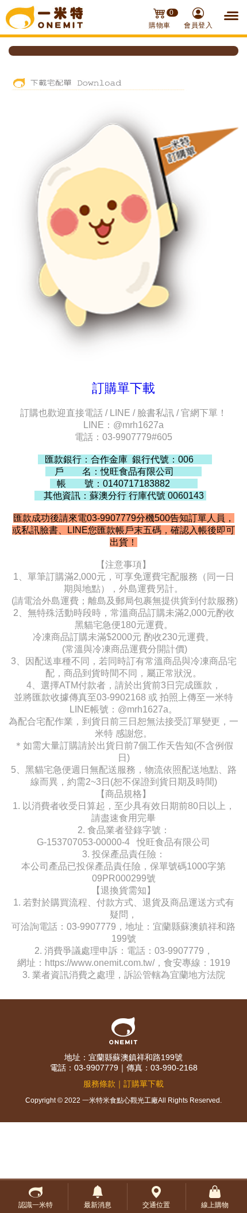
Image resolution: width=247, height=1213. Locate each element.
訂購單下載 (144, 1083)
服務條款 (99, 1083)
